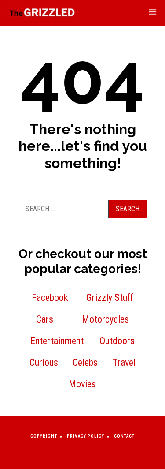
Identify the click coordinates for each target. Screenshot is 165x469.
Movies (82, 384)
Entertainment (57, 340)
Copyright (43, 436)
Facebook (50, 297)
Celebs (85, 362)
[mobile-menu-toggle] (152, 13)
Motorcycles (105, 319)
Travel (124, 362)
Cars (44, 319)
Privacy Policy (85, 436)
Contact (124, 436)
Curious (43, 362)
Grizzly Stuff (109, 297)
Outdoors (117, 340)
